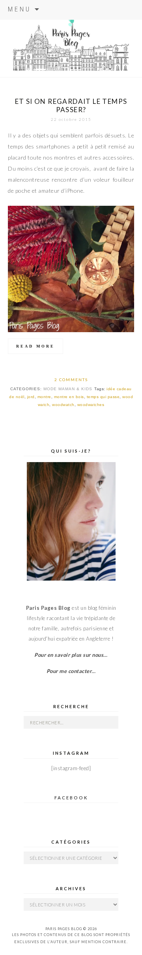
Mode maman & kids (67, 389)
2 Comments (71, 379)
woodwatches (91, 404)
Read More (35, 346)
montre (44, 397)
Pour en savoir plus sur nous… (71, 655)
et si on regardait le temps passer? (71, 105)
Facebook (71, 797)
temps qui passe (103, 397)
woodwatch (63, 404)
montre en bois (69, 397)
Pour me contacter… (71, 671)
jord (31, 397)
